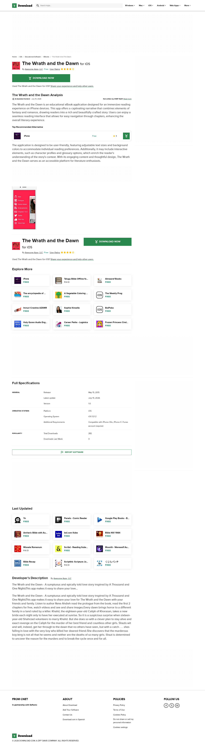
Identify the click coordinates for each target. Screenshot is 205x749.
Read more (127, 99)
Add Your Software (71, 710)
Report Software (74, 452)
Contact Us (67, 714)
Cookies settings (120, 727)
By (32, 69)
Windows (129, 6)
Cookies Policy (119, 714)
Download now (43, 78)
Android (160, 6)
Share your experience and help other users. (72, 86)
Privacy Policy (119, 705)
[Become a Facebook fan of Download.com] (166, 705)
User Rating (55, 69)
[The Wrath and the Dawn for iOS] (16, 66)
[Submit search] (38, 5)
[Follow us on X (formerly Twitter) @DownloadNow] (171, 705)
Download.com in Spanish (74, 719)
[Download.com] (22, 5)
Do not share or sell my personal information (123, 721)
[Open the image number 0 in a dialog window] (24, 208)
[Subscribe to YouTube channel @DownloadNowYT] (177, 705)
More (186, 5)
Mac (141, 6)
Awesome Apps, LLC (62, 578)
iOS (149, 6)
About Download (70, 705)
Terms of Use (119, 710)
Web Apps (174, 6)
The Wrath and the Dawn (56, 63)
